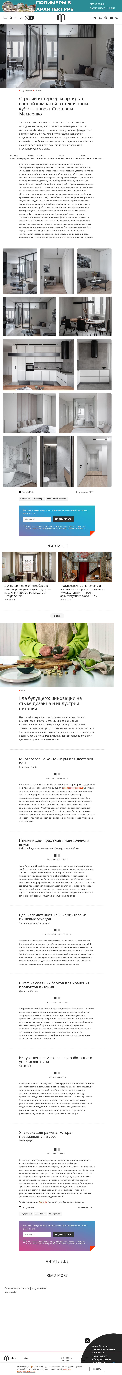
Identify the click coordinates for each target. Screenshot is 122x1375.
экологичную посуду (73, 851)
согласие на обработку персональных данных (55, 526)
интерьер (26, 498)
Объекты (38, 91)
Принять (97, 1369)
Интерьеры (10, 600)
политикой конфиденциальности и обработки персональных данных (55, 527)
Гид (22, 91)
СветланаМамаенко (57, 498)
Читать (29, 91)
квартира (39, 498)
